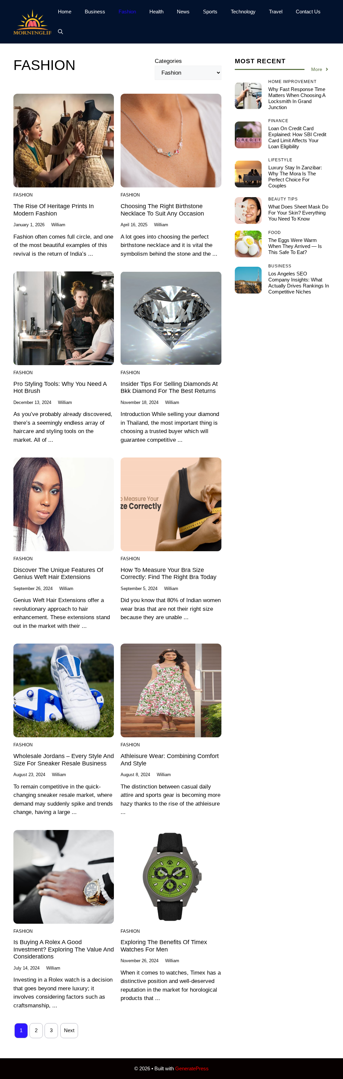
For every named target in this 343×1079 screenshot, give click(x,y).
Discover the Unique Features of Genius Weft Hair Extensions (58, 574)
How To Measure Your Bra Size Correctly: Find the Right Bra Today (168, 574)
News (183, 11)
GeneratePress (192, 1068)
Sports (210, 11)
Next (69, 1030)
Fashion (127, 11)
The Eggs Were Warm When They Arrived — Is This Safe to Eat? (295, 246)
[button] (60, 32)
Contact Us (308, 11)
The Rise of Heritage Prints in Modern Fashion (53, 210)
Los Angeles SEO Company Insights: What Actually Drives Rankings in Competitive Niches (298, 283)
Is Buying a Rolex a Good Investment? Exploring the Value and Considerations (63, 949)
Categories (168, 61)
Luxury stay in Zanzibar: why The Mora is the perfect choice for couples (295, 176)
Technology (243, 11)
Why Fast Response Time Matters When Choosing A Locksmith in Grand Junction (296, 98)
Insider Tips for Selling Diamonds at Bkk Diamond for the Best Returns (169, 388)
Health (156, 11)
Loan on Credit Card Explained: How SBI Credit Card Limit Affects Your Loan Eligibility (297, 137)
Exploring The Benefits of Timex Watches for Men (164, 946)
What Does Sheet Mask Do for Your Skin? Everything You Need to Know (298, 213)
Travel (275, 11)
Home (64, 11)
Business (95, 11)
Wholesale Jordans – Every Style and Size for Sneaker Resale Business (63, 760)
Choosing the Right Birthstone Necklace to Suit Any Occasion (162, 210)
